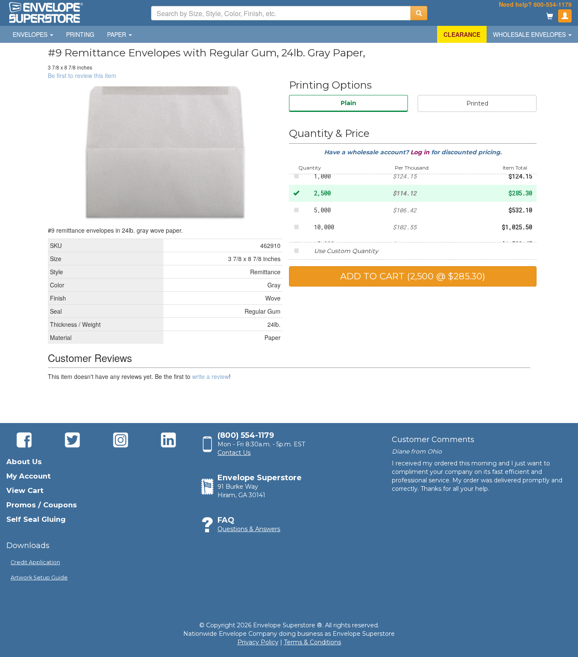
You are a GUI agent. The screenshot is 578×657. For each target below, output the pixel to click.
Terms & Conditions (312, 642)
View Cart (25, 490)
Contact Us (233, 453)
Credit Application (35, 562)
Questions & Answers (248, 529)
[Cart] (549, 16)
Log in (420, 152)
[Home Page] (45, 12)
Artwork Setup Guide (39, 577)
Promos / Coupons (41, 505)
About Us (24, 461)
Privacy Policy (257, 642)
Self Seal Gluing (36, 519)
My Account (28, 476)
